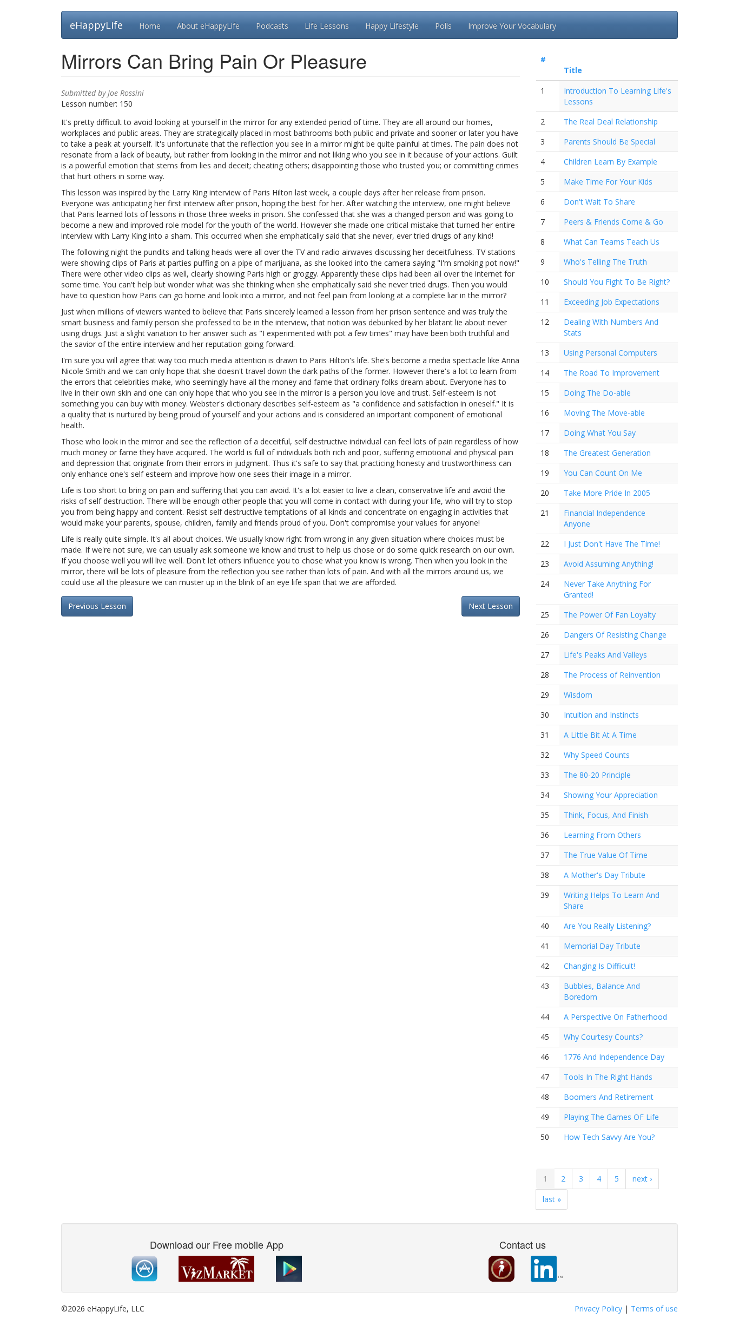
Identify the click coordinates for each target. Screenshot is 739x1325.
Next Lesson (491, 606)
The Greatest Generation (607, 453)
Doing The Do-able (597, 393)
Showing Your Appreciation (611, 795)
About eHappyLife (208, 26)
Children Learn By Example (610, 161)
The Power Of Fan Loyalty (610, 614)
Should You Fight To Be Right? (617, 282)
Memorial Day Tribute (602, 946)
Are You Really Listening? (607, 926)
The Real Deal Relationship (611, 121)
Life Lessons (327, 26)
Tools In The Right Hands (608, 1077)
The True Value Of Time (606, 855)
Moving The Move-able (604, 413)
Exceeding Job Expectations (611, 302)
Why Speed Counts (597, 755)
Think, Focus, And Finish (606, 815)
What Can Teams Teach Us (611, 242)
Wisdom (578, 695)
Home (150, 26)
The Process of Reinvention (612, 675)
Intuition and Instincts (601, 715)
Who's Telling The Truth (605, 262)
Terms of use (654, 1308)
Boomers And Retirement (609, 1097)
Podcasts (272, 26)
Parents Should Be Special (609, 141)
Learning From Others (602, 835)
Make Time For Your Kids (608, 181)
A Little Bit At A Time (600, 735)
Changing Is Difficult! (599, 966)
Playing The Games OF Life (611, 1117)
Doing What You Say (600, 433)
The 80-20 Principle (597, 775)
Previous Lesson (97, 606)
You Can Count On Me (603, 473)
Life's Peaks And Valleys (605, 655)
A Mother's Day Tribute (604, 875)
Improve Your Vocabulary (512, 26)
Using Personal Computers (610, 352)
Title (573, 70)
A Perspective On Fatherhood (615, 1017)
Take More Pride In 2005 (607, 493)
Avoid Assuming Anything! (609, 564)
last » (552, 1199)
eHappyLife (96, 24)
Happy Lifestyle (392, 26)
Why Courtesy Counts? (603, 1037)
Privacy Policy (598, 1308)
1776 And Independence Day (614, 1057)
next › (642, 1178)
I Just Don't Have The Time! (612, 544)
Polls (443, 26)
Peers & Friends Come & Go (613, 222)
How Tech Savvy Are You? (609, 1137)
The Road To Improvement (611, 373)
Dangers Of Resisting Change (615, 634)
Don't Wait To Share (599, 201)
